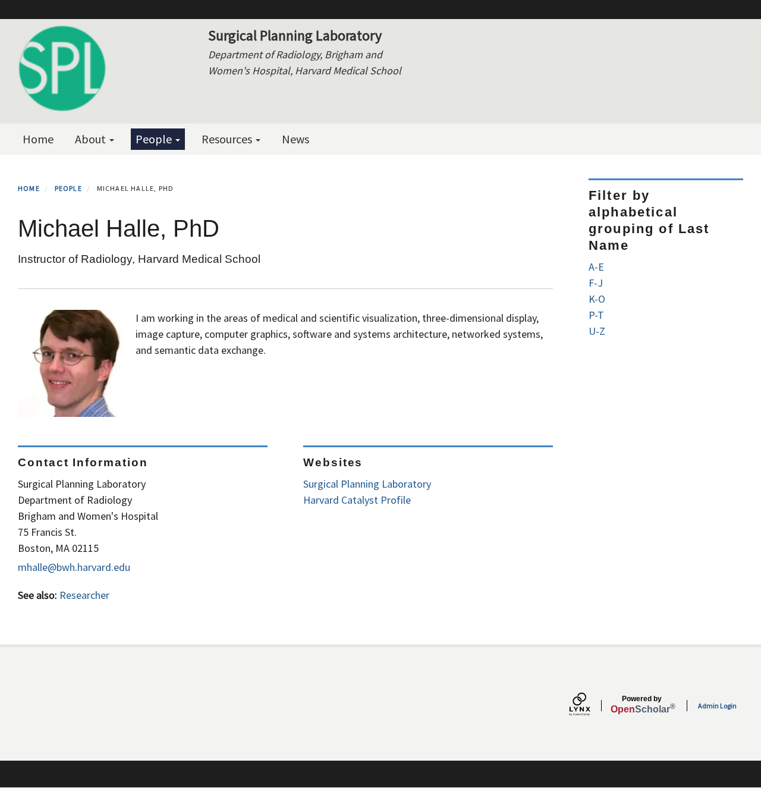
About (91, 138)
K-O (597, 299)
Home (38, 138)
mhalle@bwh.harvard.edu (74, 567)
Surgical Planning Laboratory (367, 484)
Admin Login (717, 705)
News (295, 138)
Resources (228, 138)
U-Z (597, 331)
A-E (596, 267)
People (155, 138)
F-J (596, 283)
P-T (596, 315)
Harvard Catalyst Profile (357, 500)
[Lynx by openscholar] (590, 705)
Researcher (84, 595)
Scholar (642, 704)
